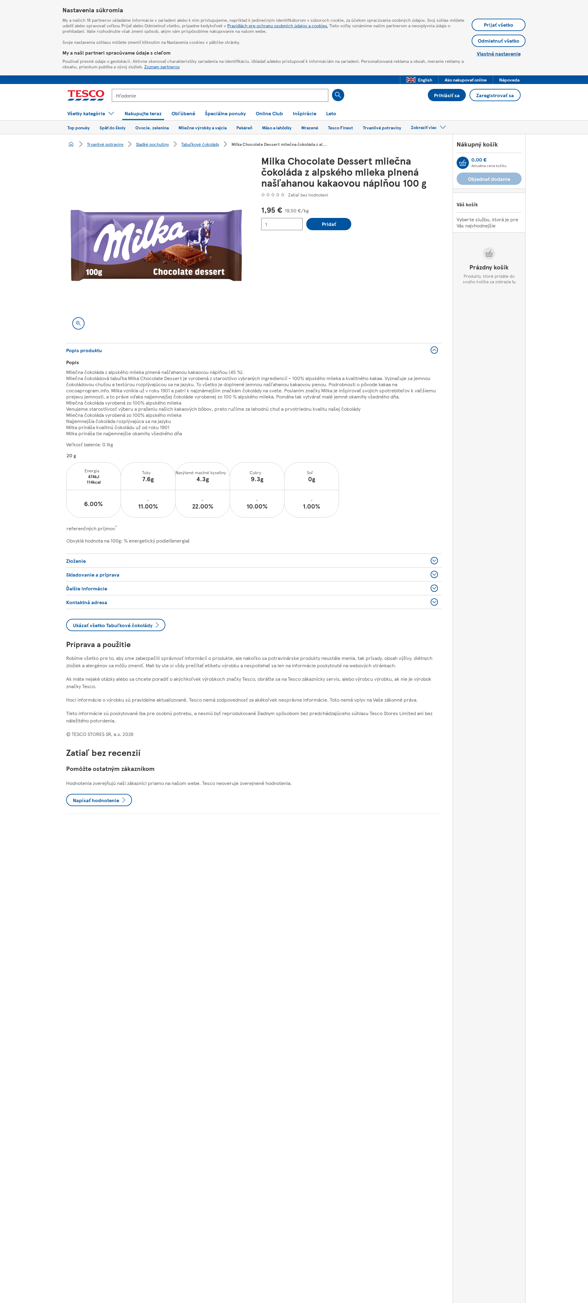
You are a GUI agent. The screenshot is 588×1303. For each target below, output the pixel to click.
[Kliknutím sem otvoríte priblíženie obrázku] (78, 323)
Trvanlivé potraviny (105, 144)
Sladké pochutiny (152, 144)
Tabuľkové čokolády (200, 144)
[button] (419, 79)
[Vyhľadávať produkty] (338, 95)
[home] (71, 144)
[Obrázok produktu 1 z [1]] (156, 245)
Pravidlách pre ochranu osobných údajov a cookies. (277, 25)
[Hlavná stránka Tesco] (85, 95)
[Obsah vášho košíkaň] (463, 163)
